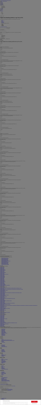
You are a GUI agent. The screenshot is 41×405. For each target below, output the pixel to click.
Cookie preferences (34, 403)
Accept (34, 401)
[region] (20, 402)
